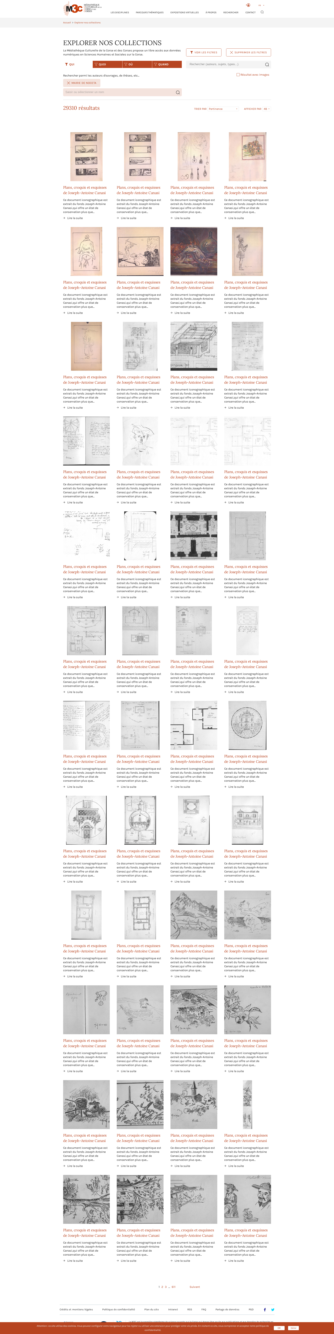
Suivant (195, 1287)
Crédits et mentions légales (76, 1309)
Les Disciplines (120, 12)
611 (174, 1287)
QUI (71, 64)
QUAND (163, 64)
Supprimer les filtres (250, 52)
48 (265, 108)
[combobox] (224, 64)
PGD (251, 1309)
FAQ (203, 1309)
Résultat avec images (254, 74)
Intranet (173, 1309)
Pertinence (215, 108)
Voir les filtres (205, 52)
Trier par (200, 109)
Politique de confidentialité (118, 1309)
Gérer (293, 1328)
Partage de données (227, 1309)
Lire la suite (75, 218)
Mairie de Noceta (84, 83)
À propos (211, 12)
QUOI (102, 64)
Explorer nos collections (87, 22)
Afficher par (252, 109)
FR (260, 5)
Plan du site (151, 1309)
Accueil (67, 22)
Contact (250, 12)
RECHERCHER (230, 12)
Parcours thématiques (150, 12)
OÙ (131, 64)
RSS (189, 1309)
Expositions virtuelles (184, 12)
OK (279, 1328)
